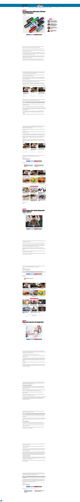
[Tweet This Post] (32, 34)
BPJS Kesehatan (28, 488)
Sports (47, 7)
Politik (45, 7)
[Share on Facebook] (28, 34)
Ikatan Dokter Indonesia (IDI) (33, 488)
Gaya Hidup (40, 7)
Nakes (37, 488)
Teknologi (50, 7)
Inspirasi (43, 7)
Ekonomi (33, 7)
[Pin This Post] (36, 34)
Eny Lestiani (25, 324)
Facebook (23, 203)
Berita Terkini (30, 7)
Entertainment (36, 7)
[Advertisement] (40, 2)
